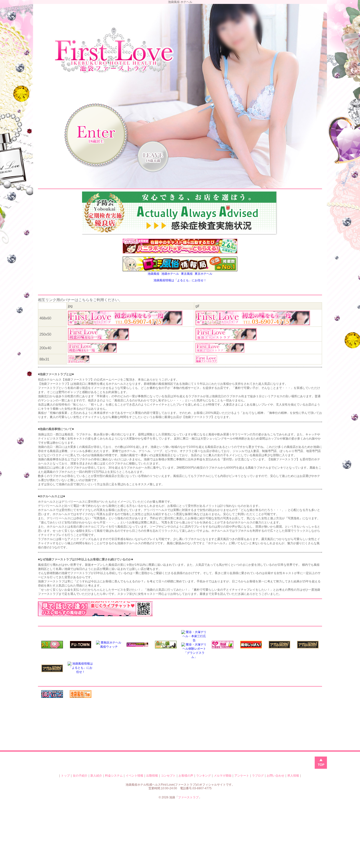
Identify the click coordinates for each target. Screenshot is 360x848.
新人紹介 (96, 775)
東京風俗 (187, 273)
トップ (65, 775)
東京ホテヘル (203, 273)
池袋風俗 (153, 273)
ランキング (203, 775)
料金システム (114, 775)
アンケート (241, 775)
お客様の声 (186, 775)
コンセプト (168, 775)
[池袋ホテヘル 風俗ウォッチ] (109, 646)
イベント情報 (134, 775)
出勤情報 (152, 775)
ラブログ (258, 775)
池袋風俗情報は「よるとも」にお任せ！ (180, 280)
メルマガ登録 (222, 775)
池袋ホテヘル (170, 273)
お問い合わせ (275, 775)
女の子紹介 (80, 775)
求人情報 (293, 775)
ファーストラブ (188, 797)
